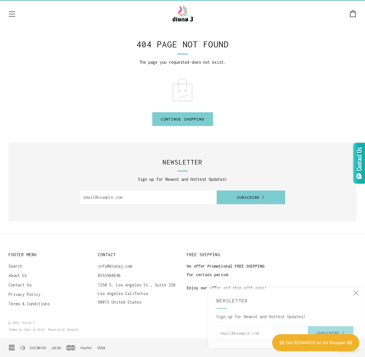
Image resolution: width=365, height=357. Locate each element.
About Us (18, 275)
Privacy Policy (24, 294)
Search (15, 266)
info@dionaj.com (115, 266)
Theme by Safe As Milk (26, 329)
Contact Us (20, 284)
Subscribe (248, 197)
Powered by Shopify (63, 329)
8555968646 (109, 275)
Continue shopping (182, 119)
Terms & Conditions (29, 303)
